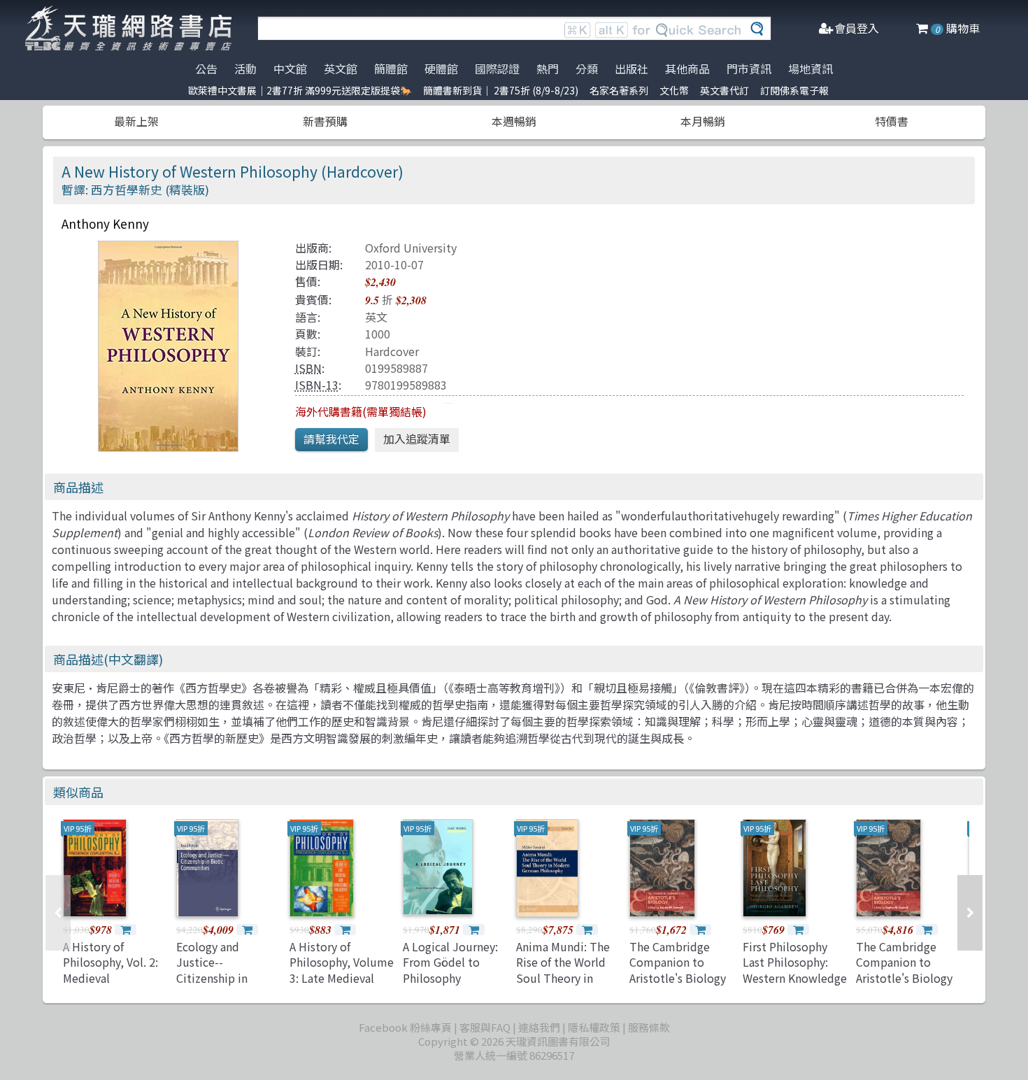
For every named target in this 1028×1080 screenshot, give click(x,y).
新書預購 (325, 121)
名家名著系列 (619, 90)
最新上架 (136, 121)
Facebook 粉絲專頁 (405, 1027)
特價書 (891, 121)
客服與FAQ (485, 1027)
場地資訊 (810, 68)
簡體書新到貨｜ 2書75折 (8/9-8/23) (500, 90)
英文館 (340, 68)
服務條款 (649, 1027)
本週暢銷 (514, 121)
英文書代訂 (724, 90)
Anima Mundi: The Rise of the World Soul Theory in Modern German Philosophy (563, 978)
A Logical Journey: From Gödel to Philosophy (450, 962)
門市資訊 (749, 68)
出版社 (631, 68)
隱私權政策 (594, 1027)
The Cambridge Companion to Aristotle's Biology (677, 962)
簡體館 (391, 68)
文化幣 (674, 90)
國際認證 (497, 68)
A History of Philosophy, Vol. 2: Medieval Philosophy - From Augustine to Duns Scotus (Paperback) (113, 985)
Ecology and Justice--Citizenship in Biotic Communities (212, 978)
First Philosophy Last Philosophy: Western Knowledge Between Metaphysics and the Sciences (795, 985)
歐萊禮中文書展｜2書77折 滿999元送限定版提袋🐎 (300, 90)
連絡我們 (539, 1027)
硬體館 (441, 68)
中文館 (290, 68)
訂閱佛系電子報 (794, 90)
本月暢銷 (702, 121)
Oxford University (411, 247)
